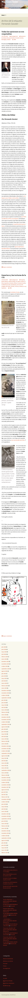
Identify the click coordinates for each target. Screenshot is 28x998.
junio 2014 (4, 845)
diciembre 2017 (5, 787)
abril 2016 (4, 809)
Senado (12, 286)
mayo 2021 (4, 765)
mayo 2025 (4, 678)
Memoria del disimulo (8, 958)
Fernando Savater (19, 38)
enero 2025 (4, 688)
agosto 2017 (4, 789)
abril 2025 (4, 681)
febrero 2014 (5, 852)
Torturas (17, 286)
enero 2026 (4, 659)
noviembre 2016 (5, 799)
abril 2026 (4, 654)
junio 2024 (4, 702)
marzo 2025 (4, 683)
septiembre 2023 (5, 724)
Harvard (19, 284)
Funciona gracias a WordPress (9, 995)
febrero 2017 (5, 797)
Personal (13, 906)
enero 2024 (4, 714)
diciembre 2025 (5, 661)
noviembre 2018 (5, 785)
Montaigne (4, 39)
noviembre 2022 (5, 748)
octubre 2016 (5, 801)
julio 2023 (4, 729)
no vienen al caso (14, 292)
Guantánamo (14, 284)
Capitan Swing (11, 281)
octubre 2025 (5, 666)
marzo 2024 (4, 710)
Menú (3, 15)
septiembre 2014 (5, 838)
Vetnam (21, 286)
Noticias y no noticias (8, 961)
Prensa (4, 966)
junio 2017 (4, 792)
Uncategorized (14, 36)
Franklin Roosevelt (6, 284)
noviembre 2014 (5, 833)
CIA (16, 281)
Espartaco (6, 283)
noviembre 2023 (5, 719)
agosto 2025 (4, 671)
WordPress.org (6, 985)
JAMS (14, 39)
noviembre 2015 (5, 816)
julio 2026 (4, 647)
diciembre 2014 (5, 830)
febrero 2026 (5, 656)
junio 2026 (4, 649)
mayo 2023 (4, 734)
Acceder (5, 978)
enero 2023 (4, 743)
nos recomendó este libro (18, 440)
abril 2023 (4, 736)
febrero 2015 (5, 826)
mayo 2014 (4, 847)
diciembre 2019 (5, 777)
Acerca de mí (13, 925)
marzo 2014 (4, 850)
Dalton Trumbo (20, 281)
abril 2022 (4, 760)
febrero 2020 (5, 775)
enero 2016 (4, 811)
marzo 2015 (4, 823)
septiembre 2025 (5, 668)
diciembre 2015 (5, 814)
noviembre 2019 (5, 780)
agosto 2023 (4, 726)
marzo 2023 (4, 739)
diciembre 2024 (5, 690)
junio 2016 (4, 804)
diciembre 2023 (5, 717)
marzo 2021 (4, 768)
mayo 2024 (4, 705)
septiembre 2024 (5, 697)
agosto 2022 (4, 756)
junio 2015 (4, 821)
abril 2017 (4, 794)
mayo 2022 (4, 758)
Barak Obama (5, 281)
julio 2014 (4, 843)
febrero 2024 (5, 712)
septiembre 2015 (5, 818)
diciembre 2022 (5, 746)
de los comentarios (8, 983)
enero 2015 (4, 828)
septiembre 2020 (5, 770)
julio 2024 (4, 700)
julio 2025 (4, 673)
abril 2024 (4, 707)
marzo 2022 (4, 763)
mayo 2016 (4, 806)
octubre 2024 (5, 695)
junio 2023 (4, 731)
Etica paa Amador (11, 38)
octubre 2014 (5, 835)
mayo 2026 (4, 652)
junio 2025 (4, 676)
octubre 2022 (5, 751)
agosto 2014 (4, 840)
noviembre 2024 (5, 693)
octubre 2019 (5, 782)
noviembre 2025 (5, 664)
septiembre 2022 (5, 753)
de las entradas (7, 980)
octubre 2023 (5, 722)
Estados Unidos (13, 283)
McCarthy (8, 286)
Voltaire (9, 39)
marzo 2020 (4, 772)
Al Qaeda (22, 279)
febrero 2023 (5, 741)
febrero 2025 (5, 685)
